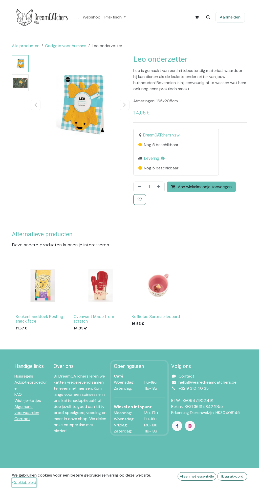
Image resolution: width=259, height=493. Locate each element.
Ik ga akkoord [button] (232, 476)
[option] (129, 295)
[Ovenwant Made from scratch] (100, 285)
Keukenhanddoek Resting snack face (39, 319)
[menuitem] (78, 17)
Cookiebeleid (24, 482)
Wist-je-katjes (27, 400)
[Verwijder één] (139, 187)
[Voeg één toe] (159, 187)
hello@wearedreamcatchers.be (207, 382)
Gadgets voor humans (65, 45)
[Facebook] (177, 426)
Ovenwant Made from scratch (94, 319)
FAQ (18, 394)
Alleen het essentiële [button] (197, 476)
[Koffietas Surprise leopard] (158, 285)
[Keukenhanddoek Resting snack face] (43, 285)
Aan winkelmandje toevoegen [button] (204, 186)
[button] (208, 17)
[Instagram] (190, 426)
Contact (22, 418)
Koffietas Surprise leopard (156, 317)
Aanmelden (230, 17)
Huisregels (23, 376)
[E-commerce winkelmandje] (196, 17)
